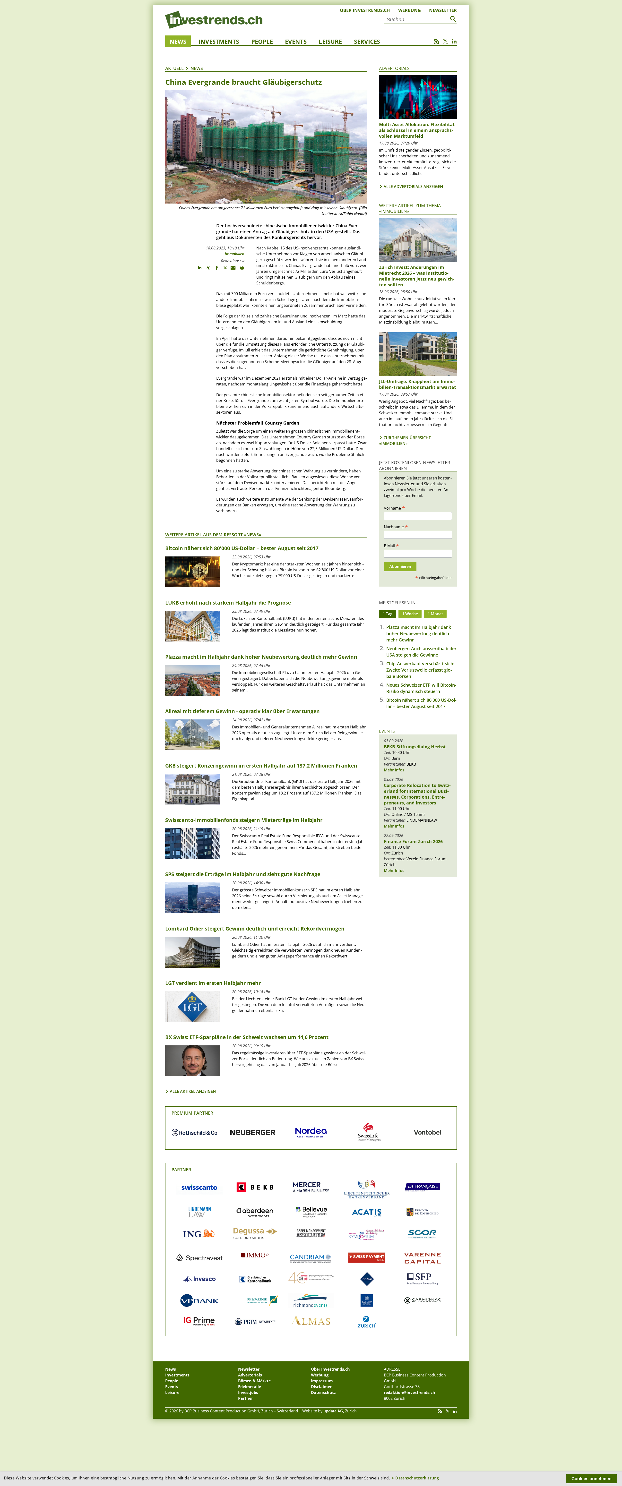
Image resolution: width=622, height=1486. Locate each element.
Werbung (409, 10)
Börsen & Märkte (254, 1381)
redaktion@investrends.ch (409, 1392)
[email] (231, 270)
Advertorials (394, 68)
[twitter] (223, 270)
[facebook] (214, 270)
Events (296, 41)
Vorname (394, 507)
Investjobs (248, 1392)
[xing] (206, 270)
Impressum (322, 1381)
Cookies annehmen (591, 1478)
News (178, 41)
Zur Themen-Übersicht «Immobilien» (405, 440)
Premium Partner (192, 1113)
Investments (219, 41)
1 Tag (387, 613)
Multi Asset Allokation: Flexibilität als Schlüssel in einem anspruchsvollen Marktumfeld (417, 130)
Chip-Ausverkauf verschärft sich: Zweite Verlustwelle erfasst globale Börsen (420, 670)
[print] (240, 270)
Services (367, 41)
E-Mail (391, 545)
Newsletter (443, 10)
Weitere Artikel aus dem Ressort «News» (213, 535)
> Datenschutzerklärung (415, 1478)
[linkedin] (197, 270)
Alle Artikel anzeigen (193, 1091)
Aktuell (174, 68)
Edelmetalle (249, 1386)
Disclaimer (321, 1386)
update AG (333, 1411)
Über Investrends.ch (365, 10)
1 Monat (435, 613)
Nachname (396, 526)
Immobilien (234, 253)
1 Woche (410, 613)
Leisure (330, 41)
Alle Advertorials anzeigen (413, 186)
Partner (181, 1169)
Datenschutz (323, 1392)
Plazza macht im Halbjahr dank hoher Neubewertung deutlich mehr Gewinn (418, 633)
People (262, 41)
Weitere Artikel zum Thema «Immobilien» (410, 208)
